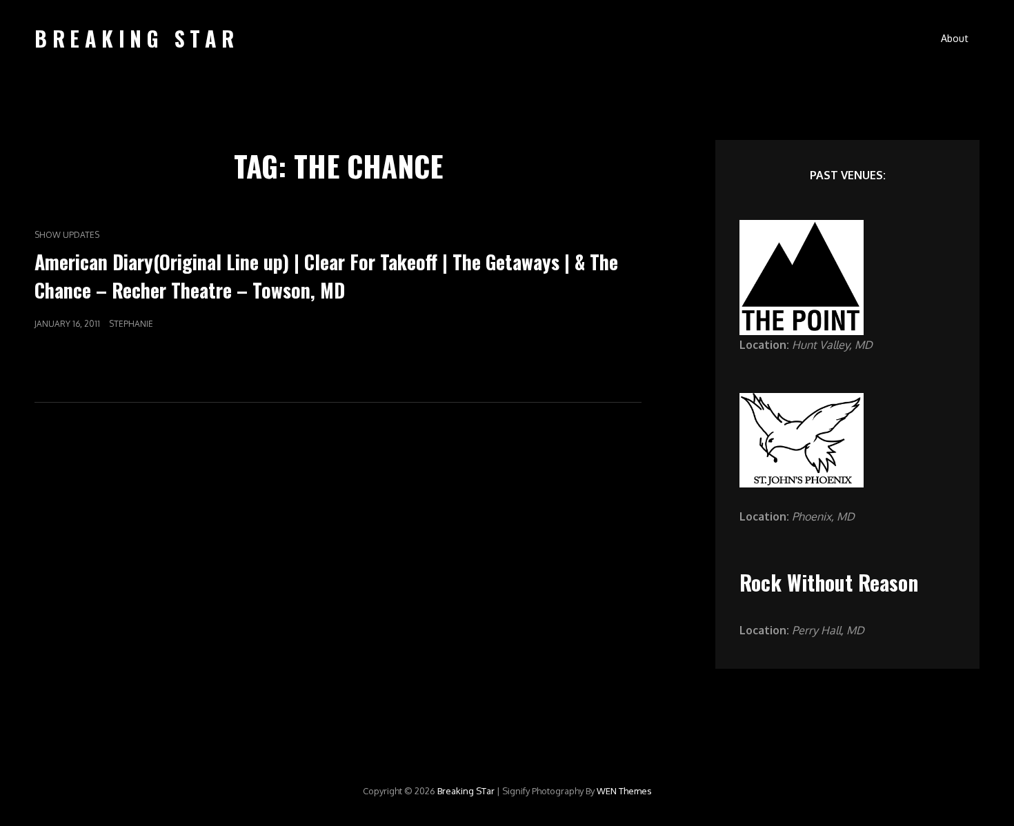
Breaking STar (136, 38)
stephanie (131, 324)
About (954, 38)
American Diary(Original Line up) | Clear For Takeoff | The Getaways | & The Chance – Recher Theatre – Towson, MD (326, 276)
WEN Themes (624, 790)
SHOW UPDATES (66, 235)
